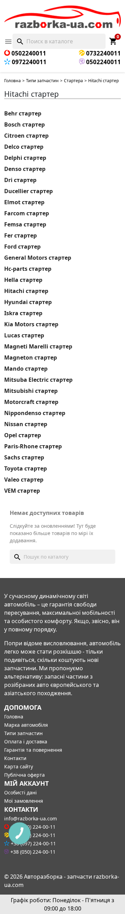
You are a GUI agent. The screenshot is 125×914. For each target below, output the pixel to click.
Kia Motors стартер (31, 324)
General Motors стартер (37, 257)
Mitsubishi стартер (31, 391)
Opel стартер (22, 435)
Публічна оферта (24, 774)
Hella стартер (23, 280)
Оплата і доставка (25, 741)
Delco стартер (23, 146)
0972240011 (28, 62)
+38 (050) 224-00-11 (32, 851)
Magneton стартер (30, 357)
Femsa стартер (25, 224)
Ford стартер (22, 246)
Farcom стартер (26, 213)
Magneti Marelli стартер (38, 346)
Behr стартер (22, 113)
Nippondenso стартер (34, 413)
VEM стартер (22, 490)
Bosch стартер (24, 124)
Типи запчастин (42, 81)
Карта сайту (18, 766)
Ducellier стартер (28, 191)
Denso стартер (24, 169)
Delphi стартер (25, 158)
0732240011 (103, 53)
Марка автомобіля (26, 725)
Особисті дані (20, 792)
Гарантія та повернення (33, 750)
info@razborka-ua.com (30, 818)
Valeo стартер (23, 479)
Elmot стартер (24, 202)
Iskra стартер (23, 313)
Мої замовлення (23, 800)
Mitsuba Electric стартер (38, 379)
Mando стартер (26, 368)
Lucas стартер (24, 335)
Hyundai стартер (28, 302)
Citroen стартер (26, 135)
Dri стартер (20, 180)
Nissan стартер (25, 424)
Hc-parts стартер (27, 269)
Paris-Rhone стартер (33, 446)
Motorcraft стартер (31, 402)
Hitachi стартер (26, 291)
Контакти (15, 758)
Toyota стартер (25, 468)
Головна (12, 81)
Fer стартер (20, 235)
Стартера (73, 81)
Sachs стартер (24, 457)
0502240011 (28, 53)
